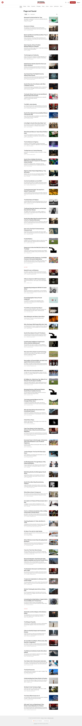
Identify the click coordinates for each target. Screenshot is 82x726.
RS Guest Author (30, 30)
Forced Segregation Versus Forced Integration (33, 298)
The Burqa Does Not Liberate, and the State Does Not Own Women (35, 209)
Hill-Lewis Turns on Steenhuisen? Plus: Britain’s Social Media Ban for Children (34, 705)
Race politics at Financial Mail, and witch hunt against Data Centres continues (35, 361)
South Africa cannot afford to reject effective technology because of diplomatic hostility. (34, 354)
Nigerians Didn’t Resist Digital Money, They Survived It (35, 171)
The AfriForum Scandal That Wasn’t (33, 307)
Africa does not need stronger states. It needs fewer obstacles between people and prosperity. (36, 48)
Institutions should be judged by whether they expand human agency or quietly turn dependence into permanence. (35, 144)
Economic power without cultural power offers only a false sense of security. (35, 445)
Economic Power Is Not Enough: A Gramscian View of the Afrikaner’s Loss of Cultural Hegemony (35, 441)
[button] (21, 6)
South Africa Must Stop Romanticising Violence (34, 482)
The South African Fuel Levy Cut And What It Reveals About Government (35, 95)
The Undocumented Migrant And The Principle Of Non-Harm (33, 400)
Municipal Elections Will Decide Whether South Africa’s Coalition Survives (34, 390)
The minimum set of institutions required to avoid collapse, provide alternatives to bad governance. (35, 654)
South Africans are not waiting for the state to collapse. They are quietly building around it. (35, 672)
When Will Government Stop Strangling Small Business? (35, 540)
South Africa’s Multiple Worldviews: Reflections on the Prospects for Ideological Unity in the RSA (35, 161)
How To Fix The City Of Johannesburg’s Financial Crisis (34, 229)
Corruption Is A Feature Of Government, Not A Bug (35, 501)
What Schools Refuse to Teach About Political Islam (35, 132)
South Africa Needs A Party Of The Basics (34, 333)
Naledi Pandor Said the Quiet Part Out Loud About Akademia (35, 64)
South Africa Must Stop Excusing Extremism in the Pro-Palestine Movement (35, 219)
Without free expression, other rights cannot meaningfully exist (35, 281)
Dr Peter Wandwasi (29, 564)
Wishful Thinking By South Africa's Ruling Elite (34, 589)
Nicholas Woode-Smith (31, 79)
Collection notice (50, 718)
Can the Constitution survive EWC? (33, 181)
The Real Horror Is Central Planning (33, 150)
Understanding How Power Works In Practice (35, 678)
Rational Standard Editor (31, 108)
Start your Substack (38, 720)
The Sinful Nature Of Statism (31, 199)
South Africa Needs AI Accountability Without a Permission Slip (35, 113)
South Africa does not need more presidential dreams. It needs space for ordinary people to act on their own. (35, 634)
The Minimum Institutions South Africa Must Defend (35, 651)
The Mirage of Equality (30, 622)
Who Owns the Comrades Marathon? (33, 370)
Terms (45, 718)
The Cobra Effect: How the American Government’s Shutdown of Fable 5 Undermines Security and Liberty (36, 698)
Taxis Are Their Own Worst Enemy (33, 550)
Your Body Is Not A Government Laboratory (35, 661)
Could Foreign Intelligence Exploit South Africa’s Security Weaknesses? (34, 342)
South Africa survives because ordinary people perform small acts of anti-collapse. (36, 533)
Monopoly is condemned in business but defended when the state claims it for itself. (35, 19)
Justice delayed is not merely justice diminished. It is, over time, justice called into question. (35, 455)
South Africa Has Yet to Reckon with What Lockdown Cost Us (34, 84)
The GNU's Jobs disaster (30, 104)
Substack (35, 723)
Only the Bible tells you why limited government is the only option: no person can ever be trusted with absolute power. (35, 202)
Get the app (46, 720)
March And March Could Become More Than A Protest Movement (36, 35)
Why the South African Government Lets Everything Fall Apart (34, 410)
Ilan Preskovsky (29, 584)
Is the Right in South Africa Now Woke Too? (35, 123)
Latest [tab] (26, 14)
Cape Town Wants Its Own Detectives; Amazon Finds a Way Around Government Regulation (35, 430)
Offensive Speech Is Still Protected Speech (35, 279)
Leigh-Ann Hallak (30, 311)
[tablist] (29, 14)
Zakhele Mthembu (30, 234)
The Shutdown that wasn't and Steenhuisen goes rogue (35, 569)
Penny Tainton (29, 328)
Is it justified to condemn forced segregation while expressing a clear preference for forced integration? (34, 301)
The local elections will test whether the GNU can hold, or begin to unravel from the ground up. (35, 393)
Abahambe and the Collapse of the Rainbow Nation (35, 612)
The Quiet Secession (29, 669)
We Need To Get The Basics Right (32, 687)
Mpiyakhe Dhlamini (30, 203)
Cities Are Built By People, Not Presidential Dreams (35, 631)
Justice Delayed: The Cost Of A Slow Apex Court (35, 452)
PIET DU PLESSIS (29, 69)
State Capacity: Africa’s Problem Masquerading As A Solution (32, 45)
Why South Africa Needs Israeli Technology (35, 351)
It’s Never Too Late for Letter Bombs (33, 531)
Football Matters (28, 238)
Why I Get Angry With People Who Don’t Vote (35, 324)
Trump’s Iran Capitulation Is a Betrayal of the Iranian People (35, 579)
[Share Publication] (68, 2)
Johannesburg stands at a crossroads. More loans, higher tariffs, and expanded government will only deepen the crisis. (36, 232)
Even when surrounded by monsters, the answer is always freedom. (35, 153)
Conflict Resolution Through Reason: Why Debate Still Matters (35, 462)
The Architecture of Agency (31, 142)
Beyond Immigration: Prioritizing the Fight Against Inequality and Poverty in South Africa (36, 559)
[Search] (66, 2)
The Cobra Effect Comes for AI (32, 695)
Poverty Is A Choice (29, 26)
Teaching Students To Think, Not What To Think (34, 521)
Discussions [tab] (33, 14)
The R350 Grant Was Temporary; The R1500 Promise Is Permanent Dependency (35, 258)
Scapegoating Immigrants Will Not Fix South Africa (35, 288)
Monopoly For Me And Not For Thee (33, 17)
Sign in (78, 2)
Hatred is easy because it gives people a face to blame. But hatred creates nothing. (35, 422)
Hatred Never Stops (29, 419)
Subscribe (73, 2)
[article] (41, 20)
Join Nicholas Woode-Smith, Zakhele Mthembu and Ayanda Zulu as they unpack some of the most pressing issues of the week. (35, 106)
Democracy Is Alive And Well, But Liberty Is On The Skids (36, 248)
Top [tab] (28, 14)
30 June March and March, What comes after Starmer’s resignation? (35, 641)
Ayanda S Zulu (29, 40)
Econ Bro (29, 21)
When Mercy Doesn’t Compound (32, 492)
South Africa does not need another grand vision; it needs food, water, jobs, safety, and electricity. (35, 689)
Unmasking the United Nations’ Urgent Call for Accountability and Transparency (36, 600)
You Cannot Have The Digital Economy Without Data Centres (34, 74)
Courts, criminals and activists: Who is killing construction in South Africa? (35, 511)
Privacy (42, 718)
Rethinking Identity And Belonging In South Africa (35, 472)
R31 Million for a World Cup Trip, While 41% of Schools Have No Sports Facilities (35, 380)
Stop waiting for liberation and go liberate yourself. (34, 318)
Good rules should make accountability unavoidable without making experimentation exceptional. (35, 116)
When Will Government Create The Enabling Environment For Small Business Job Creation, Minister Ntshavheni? (36, 543)
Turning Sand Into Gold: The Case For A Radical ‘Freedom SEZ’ (34, 190)
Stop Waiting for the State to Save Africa (34, 316)
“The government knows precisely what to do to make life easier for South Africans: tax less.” (35, 98)
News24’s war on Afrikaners (31, 270)
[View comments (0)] (32, 23)
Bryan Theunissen (30, 496)
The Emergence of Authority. (31, 55)
